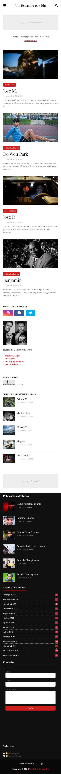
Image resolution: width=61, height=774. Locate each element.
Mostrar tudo (30, 40)
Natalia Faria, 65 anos (28, 531)
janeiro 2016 (31, 646)
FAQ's (41, 764)
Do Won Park (15, 154)
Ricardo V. (22, 427)
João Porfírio (10, 211)
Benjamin (12, 280)
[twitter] (30, 313)
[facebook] (19, 313)
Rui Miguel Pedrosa (14, 361)
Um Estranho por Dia (30, 5)
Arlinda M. (22, 398)
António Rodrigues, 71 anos (31, 546)
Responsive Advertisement (30, 22)
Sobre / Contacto (27, 764)
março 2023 (30, 595)
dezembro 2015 (31, 650)
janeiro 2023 (30, 604)
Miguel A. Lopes (12, 148)
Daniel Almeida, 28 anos (29, 503)
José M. (10, 91)
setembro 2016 (30, 609)
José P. (9, 217)
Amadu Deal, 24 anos (27, 574)
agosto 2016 (30, 613)
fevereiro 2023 (30, 599)
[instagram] (8, 313)
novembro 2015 (30, 655)
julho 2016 (31, 618)
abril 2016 (31, 632)
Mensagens (13, 753)
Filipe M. (21, 441)
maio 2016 (31, 627)
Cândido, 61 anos (25, 517)
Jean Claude (23, 455)
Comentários (14, 756)
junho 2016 (31, 622)
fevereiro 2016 (31, 641)
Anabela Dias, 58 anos (28, 560)
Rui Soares (10, 84)
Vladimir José (24, 413)
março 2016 (30, 636)
